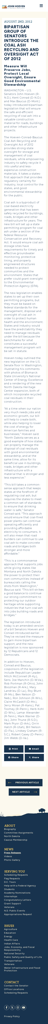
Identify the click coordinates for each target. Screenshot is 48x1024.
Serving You (14, 871)
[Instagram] (17, 1007)
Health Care (11, 940)
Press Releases (12, 852)
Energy (8, 936)
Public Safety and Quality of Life (23, 957)
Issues (9, 926)
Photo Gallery (12, 860)
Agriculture (10, 929)
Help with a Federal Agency (20, 885)
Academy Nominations (17, 892)
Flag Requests (12, 878)
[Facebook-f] (6, 1007)
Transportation (13, 960)
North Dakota (12, 836)
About (9, 825)
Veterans (9, 907)
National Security (14, 953)
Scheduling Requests (16, 874)
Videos (8, 856)
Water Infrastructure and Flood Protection (22, 969)
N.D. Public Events (14, 910)
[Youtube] (23, 1007)
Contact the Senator (16, 985)
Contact (11, 982)
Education (10, 932)
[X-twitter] (12, 1007)
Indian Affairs (12, 943)
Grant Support (12, 903)
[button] (13, 749)
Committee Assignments (18, 832)
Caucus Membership (15, 839)
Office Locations (14, 989)
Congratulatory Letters (17, 899)
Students (9, 889)
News (8, 849)
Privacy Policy (12, 1016)
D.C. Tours (10, 882)
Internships (10, 896)
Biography (10, 829)
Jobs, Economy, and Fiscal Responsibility (19, 948)
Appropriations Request (18, 914)
